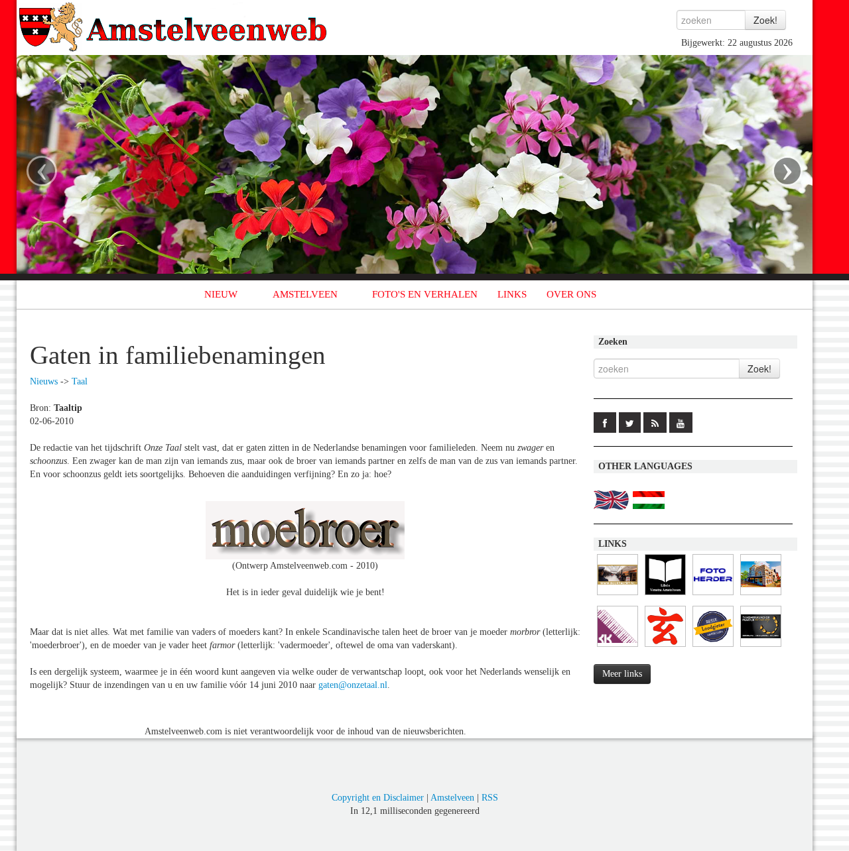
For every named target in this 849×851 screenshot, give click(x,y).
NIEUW (220, 294)
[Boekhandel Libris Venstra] (665, 595)
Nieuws (44, 381)
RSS (490, 798)
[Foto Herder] (713, 595)
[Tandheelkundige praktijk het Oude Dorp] (761, 647)
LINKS (512, 294)
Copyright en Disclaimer (378, 798)
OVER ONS (571, 294)
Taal (80, 381)
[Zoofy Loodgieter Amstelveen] (713, 647)
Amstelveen (452, 798)
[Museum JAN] (761, 595)
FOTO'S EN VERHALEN (425, 294)
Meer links (622, 674)
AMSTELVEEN (305, 294)
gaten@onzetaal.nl (352, 685)
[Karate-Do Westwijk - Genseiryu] (665, 647)
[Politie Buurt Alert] (617, 595)
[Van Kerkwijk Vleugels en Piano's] (617, 647)
